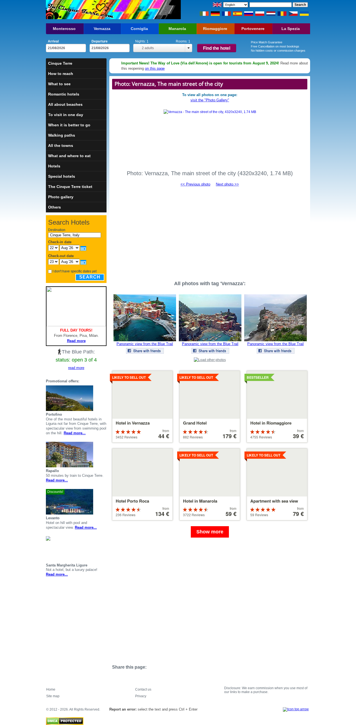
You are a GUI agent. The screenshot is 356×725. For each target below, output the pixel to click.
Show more (209, 532)
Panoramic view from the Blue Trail (145, 344)
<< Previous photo (195, 184)
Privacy (140, 696)
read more (76, 368)
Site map (53, 696)
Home (50, 689)
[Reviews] (97, 398)
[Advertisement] (209, 231)
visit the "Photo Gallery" (210, 100)
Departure (100, 41)
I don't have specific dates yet (75, 271)
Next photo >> (227, 184)
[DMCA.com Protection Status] (64, 720)
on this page (155, 68)
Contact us (143, 689)
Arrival (53, 41)
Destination (56, 230)
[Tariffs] (104, 398)
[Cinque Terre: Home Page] (80, 9)
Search (89, 277)
